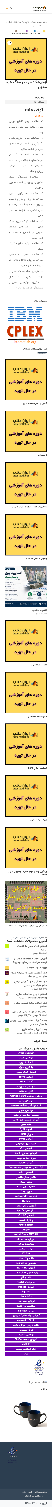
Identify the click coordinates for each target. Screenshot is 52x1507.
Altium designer (26, 1053)
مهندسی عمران (26, 1110)
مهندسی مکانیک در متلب (26, 1115)
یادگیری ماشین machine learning (26, 1096)
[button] (9, 43)
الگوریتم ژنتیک (26, 1129)
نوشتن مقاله (26, 1182)
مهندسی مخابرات (26, 1086)
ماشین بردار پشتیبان (26, 1177)
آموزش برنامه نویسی (26, 1158)
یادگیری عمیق (26, 1067)
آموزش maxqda (26, 1287)
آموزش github (26, 1172)
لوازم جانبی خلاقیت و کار (26, 1272)
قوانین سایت (27, 1492)
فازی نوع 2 (26, 1191)
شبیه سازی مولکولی (26, 1144)
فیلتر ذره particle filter (26, 1196)
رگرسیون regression (26, 1263)
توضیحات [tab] (39, 98)
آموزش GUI (26, 1148)
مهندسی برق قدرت (26, 1306)
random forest (26, 1225)
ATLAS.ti (26, 1253)
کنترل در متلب (26, 1091)
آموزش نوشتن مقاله (26, 1206)
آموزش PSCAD (26, 1134)
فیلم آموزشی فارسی (32, 22)
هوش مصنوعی (26, 1330)
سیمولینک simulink (26, 1282)
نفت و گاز (26, 1277)
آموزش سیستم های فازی (26, 1120)
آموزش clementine (26, 1239)
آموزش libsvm (26, 1077)
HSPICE (26, 1201)
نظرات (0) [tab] (39, 102)
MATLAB (26, 1344)
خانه (45, 22)
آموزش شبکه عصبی (26, 1072)
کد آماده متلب (26, 1296)
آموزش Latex (26, 1163)
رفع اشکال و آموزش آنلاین (34, 1496)
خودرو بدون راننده (26, 1186)
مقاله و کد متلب (26, 1258)
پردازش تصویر (26, 1220)
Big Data (26, 1292)
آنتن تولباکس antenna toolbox (26, 1105)
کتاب (26, 1354)
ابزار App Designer (26, 1210)
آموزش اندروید (26, 1062)
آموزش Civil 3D (26, 1215)
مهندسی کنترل (26, 1058)
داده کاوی (26, 1125)
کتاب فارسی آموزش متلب (26, 1325)
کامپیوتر (26, 1230)
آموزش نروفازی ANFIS (26, 1153)
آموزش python (26, 1139)
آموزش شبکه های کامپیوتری (26, 1315)
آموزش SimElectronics (26, 1339)
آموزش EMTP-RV (26, 1268)
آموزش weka (26, 1081)
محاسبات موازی (26, 1244)
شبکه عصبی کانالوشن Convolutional (26, 1167)
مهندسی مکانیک (19, 937)
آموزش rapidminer (26, 1301)
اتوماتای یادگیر (26, 1101)
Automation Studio (26, 1320)
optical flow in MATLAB (26, 1234)
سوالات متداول (41, 1492)
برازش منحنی (26, 1249)
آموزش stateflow (26, 1311)
